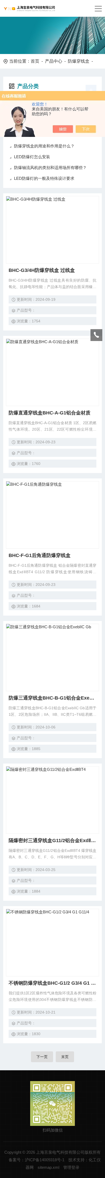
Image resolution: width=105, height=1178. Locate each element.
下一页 (42, 1057)
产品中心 (53, 61)
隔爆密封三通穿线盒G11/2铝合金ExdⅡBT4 (53, 840)
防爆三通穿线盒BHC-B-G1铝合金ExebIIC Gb (53, 698)
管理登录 (71, 1167)
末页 (65, 1057)
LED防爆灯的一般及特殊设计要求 (44, 178)
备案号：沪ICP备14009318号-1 (36, 1159)
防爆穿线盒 (78, 61)
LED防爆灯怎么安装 (32, 156)
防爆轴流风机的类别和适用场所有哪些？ (50, 167)
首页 (35, 61)
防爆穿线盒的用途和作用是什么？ (44, 146)
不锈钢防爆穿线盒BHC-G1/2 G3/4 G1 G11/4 (53, 983)
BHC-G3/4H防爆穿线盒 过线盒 (42, 270)
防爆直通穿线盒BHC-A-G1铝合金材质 (49, 413)
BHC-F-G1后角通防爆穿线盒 (40, 555)
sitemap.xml (48, 1167)
